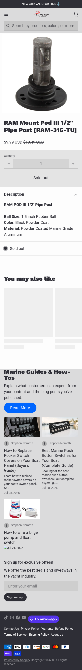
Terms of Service (15, 634)
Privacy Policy (30, 628)
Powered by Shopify (17, 660)
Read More (20, 407)
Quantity (9, 156)
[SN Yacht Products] (41, 14)
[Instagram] (12, 619)
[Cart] (73, 14)
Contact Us (11, 628)
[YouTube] (24, 619)
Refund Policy (64, 628)
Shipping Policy (38, 634)
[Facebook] (18, 619)
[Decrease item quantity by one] (8, 164)
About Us (57, 634)
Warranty (47, 628)
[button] (41, 178)
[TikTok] (6, 619)
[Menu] (8, 14)
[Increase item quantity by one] (73, 164)
